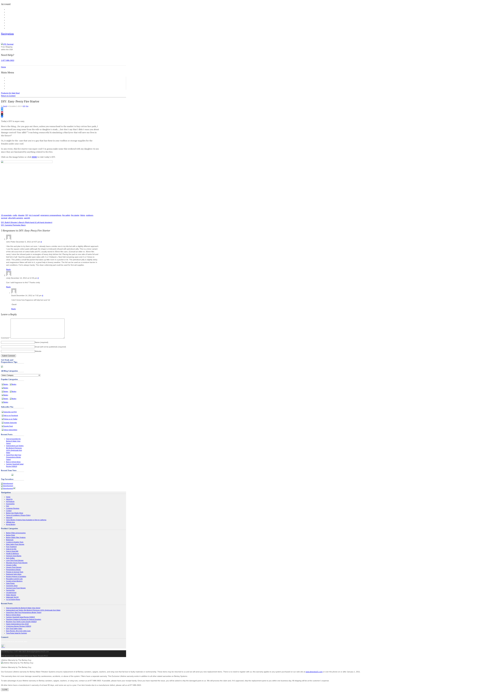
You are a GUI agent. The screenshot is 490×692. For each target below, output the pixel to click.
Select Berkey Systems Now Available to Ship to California (26, 520)
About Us (9, 25)
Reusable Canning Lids (14, 579)
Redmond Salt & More (13, 574)
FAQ (7, 23)
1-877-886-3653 (7, 60)
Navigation (7, 33)
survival (4, 218)
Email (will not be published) (50, 347)
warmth (27, 218)
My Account (9, 9)
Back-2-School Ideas (13, 462)
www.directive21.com (314, 672)
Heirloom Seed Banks (13, 556)
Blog (7, 20)
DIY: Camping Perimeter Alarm (13, 225)
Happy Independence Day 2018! (17, 624)
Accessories (11, 83)
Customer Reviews (13, 86)
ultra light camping (15, 218)
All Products (11, 80)
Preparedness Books (13, 570)
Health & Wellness (12, 553)
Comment (5, 338)
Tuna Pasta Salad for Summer (16, 633)
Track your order (11, 17)
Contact (8, 28)
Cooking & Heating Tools (14, 542)
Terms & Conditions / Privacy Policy (18, 515)
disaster (21, 215)
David (5, 106)
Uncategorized (11, 593)
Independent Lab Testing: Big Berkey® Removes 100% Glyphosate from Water (33, 610)
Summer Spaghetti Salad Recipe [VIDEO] (20, 617)
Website (38, 351)
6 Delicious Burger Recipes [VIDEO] (18, 626)
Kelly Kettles (10, 558)
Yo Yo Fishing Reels (13, 599)
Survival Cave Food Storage (16, 588)
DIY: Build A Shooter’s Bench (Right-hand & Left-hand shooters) (26, 222)
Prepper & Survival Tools (14, 572)
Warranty (9, 517)
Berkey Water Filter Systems (16, 537)
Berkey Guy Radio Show (14, 513)
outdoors (89, 215)
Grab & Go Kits (11, 549)
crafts (15, 215)
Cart (7, 12)
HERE (34, 157)
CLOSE (5, 690)
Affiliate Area (10, 522)
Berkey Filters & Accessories (16, 533)
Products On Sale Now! (10, 93)
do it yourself (34, 215)
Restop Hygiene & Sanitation (16, 576)
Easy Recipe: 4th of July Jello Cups (18, 631)
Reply (8, 269)
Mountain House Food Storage (16, 563)
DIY (24, 106)
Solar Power (10, 583)
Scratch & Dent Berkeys (14, 581)
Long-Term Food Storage (14, 560)
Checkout (9, 15)
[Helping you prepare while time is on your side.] (7, 44)
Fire (27, 106)
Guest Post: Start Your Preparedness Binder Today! (13, 457)
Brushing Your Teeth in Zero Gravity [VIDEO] (21, 622)
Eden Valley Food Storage (15, 544)
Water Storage (11, 595)
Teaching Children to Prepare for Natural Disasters (23, 619)
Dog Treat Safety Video (14, 628)
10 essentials (6, 215)
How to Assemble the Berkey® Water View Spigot (13, 441)
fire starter (75, 215)
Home (8, 78)
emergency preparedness (50, 215)
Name (41, 342)
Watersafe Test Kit (12, 597)
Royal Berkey (10, 524)
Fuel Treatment (11, 547)
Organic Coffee (11, 565)
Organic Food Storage (13, 567)
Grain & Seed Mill (12, 551)
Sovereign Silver (12, 586)
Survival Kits (10, 590)
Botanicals (9, 540)
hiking (82, 215)
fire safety (66, 215)
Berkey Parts (10, 535)
